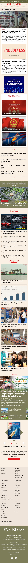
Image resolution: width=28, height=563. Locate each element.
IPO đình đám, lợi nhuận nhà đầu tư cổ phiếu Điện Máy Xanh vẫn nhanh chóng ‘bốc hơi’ (14, 256)
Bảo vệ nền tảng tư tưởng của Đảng (12, 113)
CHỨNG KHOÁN (4, 480)
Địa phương (4, 473)
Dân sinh (3, 29)
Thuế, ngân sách (19, 475)
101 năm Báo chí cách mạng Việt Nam (14, 446)
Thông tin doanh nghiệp (7, 499)
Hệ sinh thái (17, 507)
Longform (22, 183)
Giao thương (4, 495)
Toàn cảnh (17, 485)
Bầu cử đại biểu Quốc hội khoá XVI (11, 129)
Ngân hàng (17, 470)
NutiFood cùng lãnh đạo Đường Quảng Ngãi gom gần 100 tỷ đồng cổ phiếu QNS (14, 172)
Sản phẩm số (18, 493)
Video (8, 183)
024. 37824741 (8, 521)
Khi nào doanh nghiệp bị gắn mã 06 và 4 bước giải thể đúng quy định (13, 160)
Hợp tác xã (3, 503)
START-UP (17, 502)
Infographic (14, 183)
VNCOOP (17, 512)
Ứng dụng (17, 495)
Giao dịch (3, 485)
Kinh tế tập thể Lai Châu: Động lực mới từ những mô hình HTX (15, 417)
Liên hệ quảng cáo (5, 524)
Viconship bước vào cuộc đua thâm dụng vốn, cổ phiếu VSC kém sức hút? (14, 241)
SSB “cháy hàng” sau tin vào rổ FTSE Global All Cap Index (13, 166)
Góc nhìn (3, 487)
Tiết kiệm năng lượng (8, 145)
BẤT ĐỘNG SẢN (18, 480)
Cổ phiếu (3, 483)
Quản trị (3, 497)
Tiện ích (16, 487)
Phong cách (4, 517)
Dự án (16, 483)
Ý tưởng (17, 505)
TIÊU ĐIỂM (3, 468)
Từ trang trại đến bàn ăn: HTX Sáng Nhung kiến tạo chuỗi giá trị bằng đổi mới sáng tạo (14, 393)
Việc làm (3, 515)
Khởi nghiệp (17, 503)
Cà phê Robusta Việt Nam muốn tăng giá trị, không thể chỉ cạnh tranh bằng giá (13, 154)
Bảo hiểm (17, 473)
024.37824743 (15, 554)
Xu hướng (17, 492)
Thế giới (3, 472)
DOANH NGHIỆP (4, 490)
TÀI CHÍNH (17, 468)
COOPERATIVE (4, 502)
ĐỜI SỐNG (3, 512)
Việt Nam (3, 470)
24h (2, 482)
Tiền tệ (16, 472)
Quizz (14, 185)
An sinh (2, 509)
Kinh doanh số (18, 477)
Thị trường (3, 492)
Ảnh (4, 183)
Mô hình (3, 505)
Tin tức (16, 482)
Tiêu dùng (3, 493)
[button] (23, 443)
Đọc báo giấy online (14, 459)
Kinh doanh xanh (5, 507)
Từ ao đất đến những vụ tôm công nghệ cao (15, 409)
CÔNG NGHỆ (17, 490)
